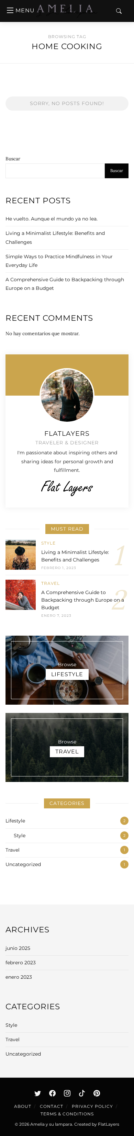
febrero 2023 (20, 962)
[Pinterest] (96, 1093)
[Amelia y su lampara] (66, 16)
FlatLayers (108, 1124)
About (22, 1106)
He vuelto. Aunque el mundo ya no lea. (51, 219)
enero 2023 (18, 977)
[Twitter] (37, 1093)
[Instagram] (67, 1093)
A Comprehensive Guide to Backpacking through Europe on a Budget (82, 600)
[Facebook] (52, 1093)
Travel (50, 583)
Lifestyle (15, 821)
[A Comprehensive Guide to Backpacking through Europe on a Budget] (20, 599)
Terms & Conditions (67, 1113)
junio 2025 (17, 948)
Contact (51, 1106)
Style (48, 543)
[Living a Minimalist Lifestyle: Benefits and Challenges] (20, 555)
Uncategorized (23, 864)
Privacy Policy (92, 1106)
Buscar (12, 159)
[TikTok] (82, 1093)
